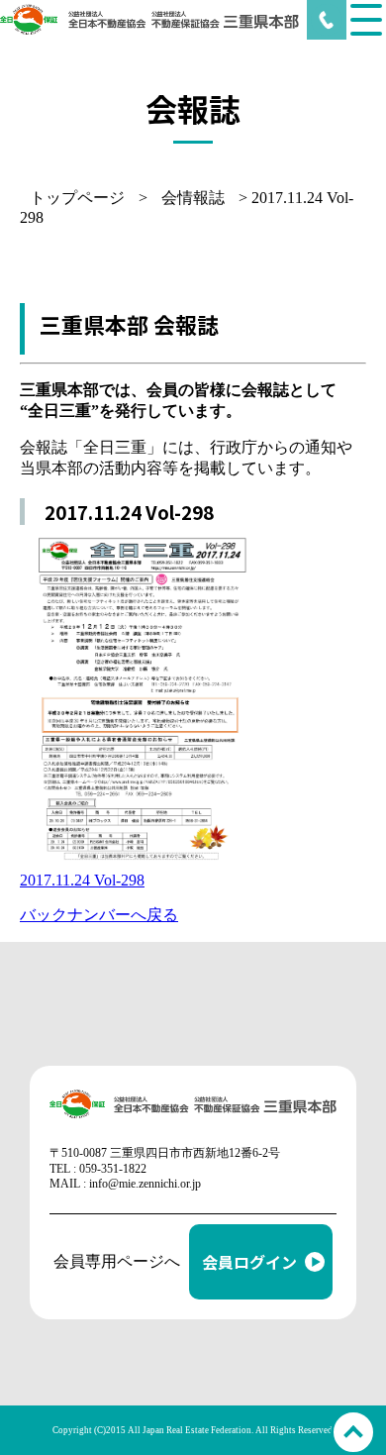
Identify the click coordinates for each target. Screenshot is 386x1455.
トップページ (77, 197)
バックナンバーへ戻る (99, 914)
